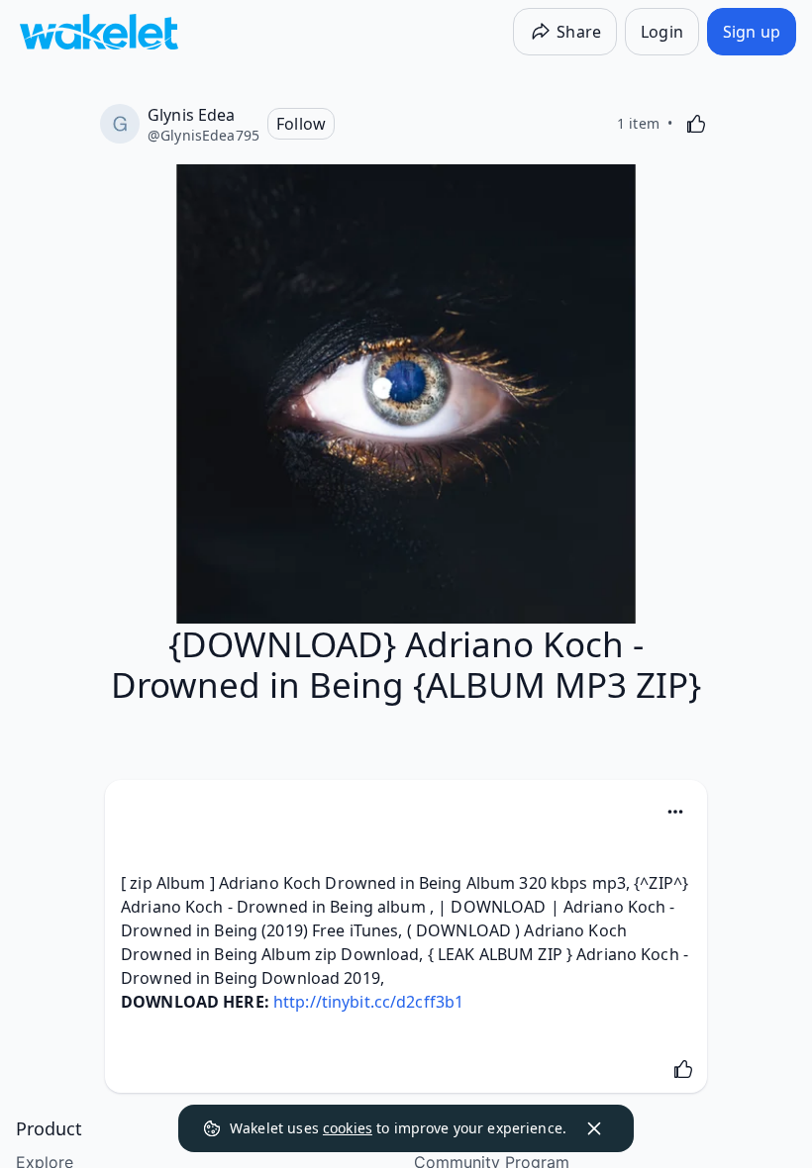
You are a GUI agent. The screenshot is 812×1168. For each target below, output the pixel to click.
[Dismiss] (594, 1128)
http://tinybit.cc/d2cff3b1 (368, 1002)
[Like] (696, 124)
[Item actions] (675, 811)
